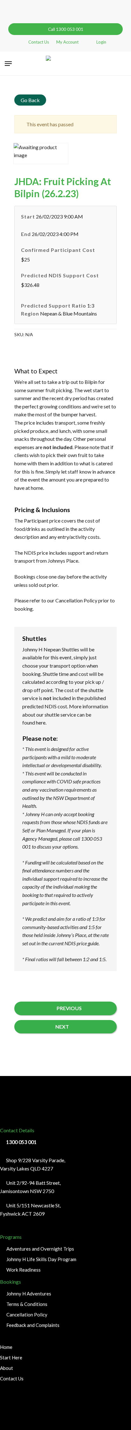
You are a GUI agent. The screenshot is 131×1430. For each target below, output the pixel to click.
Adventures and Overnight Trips (40, 1249)
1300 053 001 (21, 1142)
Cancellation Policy (76, 600)
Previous (69, 1008)
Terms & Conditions (26, 1304)
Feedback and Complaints (32, 1325)
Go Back (30, 100)
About (6, 1368)
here (40, 722)
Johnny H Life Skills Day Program (41, 1259)
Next (62, 1027)
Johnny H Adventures (28, 1293)
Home (6, 1347)
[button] (8, 63)
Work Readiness (23, 1270)
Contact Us (12, 1378)
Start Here (11, 1357)
